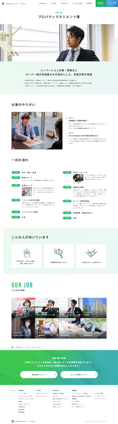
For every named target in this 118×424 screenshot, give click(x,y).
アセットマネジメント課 (25, 396)
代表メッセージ (57, 407)
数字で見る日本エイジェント (61, 399)
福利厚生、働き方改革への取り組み (81, 396)
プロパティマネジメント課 (25, 399)
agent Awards (57, 404)
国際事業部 (21, 412)
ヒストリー (56, 396)
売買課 (20, 401)
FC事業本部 (21, 407)
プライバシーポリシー (100, 398)
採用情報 (89, 3)
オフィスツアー (57, 401)
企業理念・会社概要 (58, 393)
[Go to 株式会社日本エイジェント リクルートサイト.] (12, 347)
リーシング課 (22, 393)
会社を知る (64, 3)
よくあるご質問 (77, 3)
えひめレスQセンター (24, 404)
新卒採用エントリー (101, 3)
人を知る (53, 3)
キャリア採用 (75, 401)
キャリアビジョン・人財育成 (80, 393)
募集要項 (74, 399)
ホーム (13, 390)
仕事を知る (42, 3)
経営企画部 (21, 409)
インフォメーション (99, 396)
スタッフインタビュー (42, 393)
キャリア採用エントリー (112, 3)
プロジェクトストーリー (42, 396)
